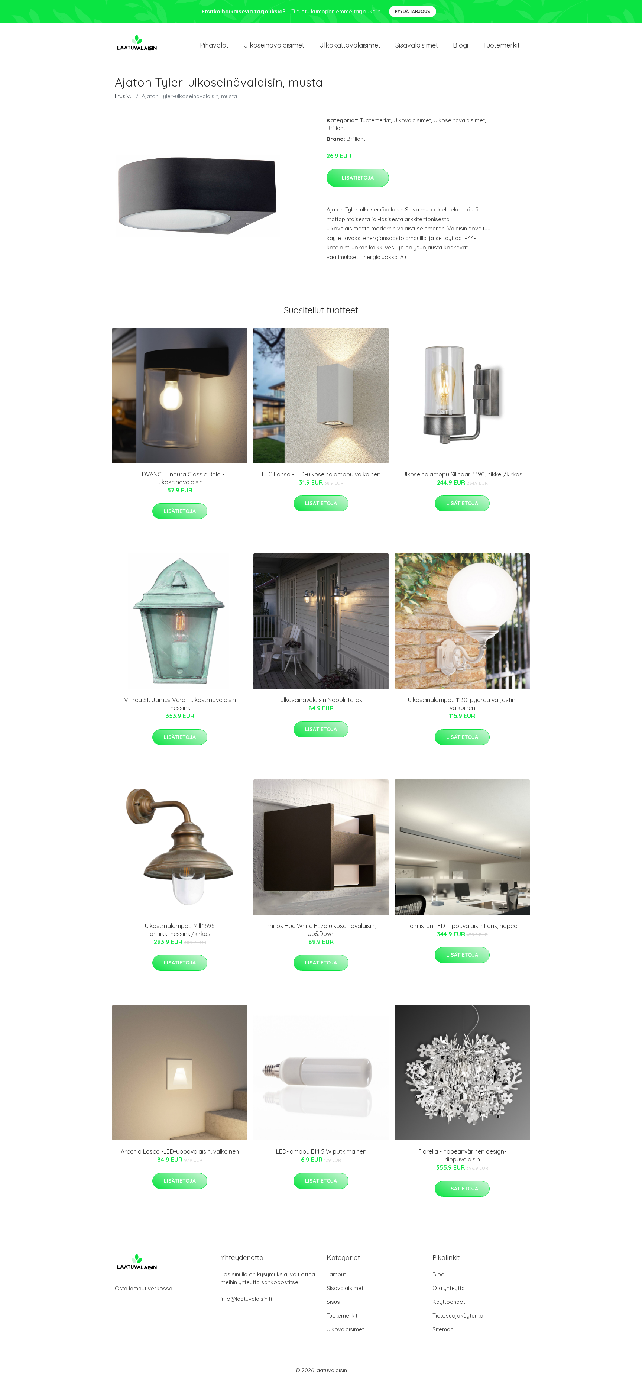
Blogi (460, 45)
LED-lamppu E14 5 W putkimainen (321, 1151)
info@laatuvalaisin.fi (246, 1298)
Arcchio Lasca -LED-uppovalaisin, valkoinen (180, 1151)
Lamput (336, 1274)
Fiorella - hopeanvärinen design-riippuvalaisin (462, 1155)
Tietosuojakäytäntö (457, 1315)
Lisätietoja (358, 177)
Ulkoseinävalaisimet (459, 120)
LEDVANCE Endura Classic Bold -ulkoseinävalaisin (180, 478)
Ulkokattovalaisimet (349, 45)
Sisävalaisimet (416, 45)
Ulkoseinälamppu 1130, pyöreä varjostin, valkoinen (462, 703)
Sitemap (443, 1329)
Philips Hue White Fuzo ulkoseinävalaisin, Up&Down (321, 929)
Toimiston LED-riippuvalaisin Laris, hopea (462, 926)
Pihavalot (214, 45)
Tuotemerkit (501, 45)
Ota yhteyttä (448, 1288)
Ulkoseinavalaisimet (273, 45)
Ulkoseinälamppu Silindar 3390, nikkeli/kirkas (462, 474)
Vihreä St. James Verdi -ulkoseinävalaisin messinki (180, 703)
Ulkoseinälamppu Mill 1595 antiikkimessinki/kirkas (180, 929)
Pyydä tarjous (412, 11)
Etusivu (124, 96)
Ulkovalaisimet (412, 120)
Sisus (333, 1301)
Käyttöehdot (448, 1301)
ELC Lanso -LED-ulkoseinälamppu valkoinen (321, 474)
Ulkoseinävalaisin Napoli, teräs (321, 700)
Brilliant (336, 128)
